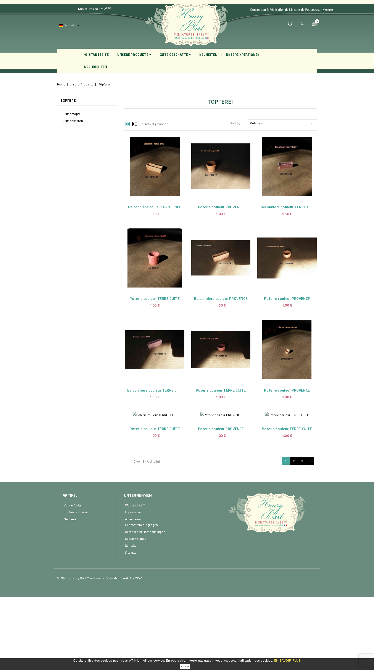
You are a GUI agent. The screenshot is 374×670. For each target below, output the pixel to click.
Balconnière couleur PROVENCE (154, 207)
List (134, 123)
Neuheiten (71, 519)
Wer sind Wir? (135, 505)
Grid (128, 123)
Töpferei (68, 100)
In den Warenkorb (160, 165)
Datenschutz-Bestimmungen (145, 531)
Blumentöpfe (72, 113)
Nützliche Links (135, 538)
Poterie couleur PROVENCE (221, 207)
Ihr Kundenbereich (77, 512)
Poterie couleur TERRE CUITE (155, 298)
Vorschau (149, 165)
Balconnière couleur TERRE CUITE (288, 207)
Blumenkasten (73, 120)
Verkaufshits (73, 505)
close (185, 666)
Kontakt (130, 545)
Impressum (133, 512)
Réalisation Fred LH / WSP (123, 578)
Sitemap (131, 552)
